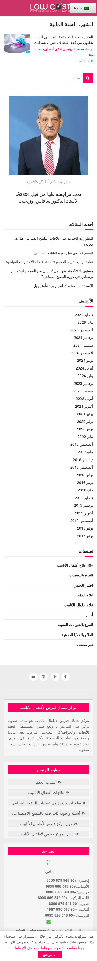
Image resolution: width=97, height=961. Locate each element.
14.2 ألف (84, 60)
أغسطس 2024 (81, 352)
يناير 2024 (85, 375)
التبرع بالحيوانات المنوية (75, 624)
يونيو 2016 (85, 482)
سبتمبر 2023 (83, 390)
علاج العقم (85, 594)
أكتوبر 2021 (84, 406)
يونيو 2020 (85, 428)
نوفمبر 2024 (83, 337)
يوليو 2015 (85, 528)
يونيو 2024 (85, 360)
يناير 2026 (85, 322)
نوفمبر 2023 (83, 383)
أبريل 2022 (84, 398)
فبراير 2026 (84, 314)
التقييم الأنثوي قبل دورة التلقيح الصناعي (63, 252)
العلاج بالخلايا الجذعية (77, 634)
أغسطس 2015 (81, 520)
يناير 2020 (85, 436)
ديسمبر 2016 (83, 459)
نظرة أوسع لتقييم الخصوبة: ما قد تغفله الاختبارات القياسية (49, 261)
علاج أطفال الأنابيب (78, 604)
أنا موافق (50, 954)
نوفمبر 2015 (83, 505)
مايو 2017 (85, 451)
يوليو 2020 (85, 421)
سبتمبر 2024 (83, 345)
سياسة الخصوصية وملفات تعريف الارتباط (45, 947)
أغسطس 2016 (81, 467)
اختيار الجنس (83, 585)
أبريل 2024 (84, 368)
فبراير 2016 (84, 497)
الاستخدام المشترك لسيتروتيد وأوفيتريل (63, 285)
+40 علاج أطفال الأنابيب (75, 565)
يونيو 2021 (85, 413)
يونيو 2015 (85, 535)
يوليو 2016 (85, 474)
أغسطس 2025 (81, 329)
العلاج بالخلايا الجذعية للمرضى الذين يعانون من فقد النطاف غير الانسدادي (63, 39)
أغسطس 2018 (81, 444)
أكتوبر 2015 (84, 513)
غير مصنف (85, 644)
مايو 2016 (85, 489)
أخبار (89, 614)
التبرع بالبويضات (81, 574)
